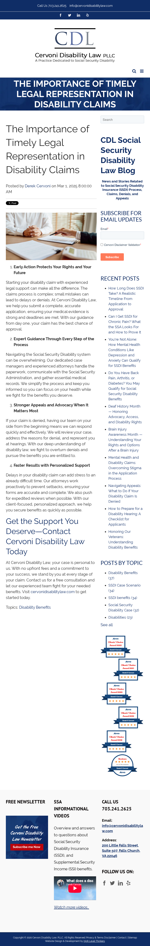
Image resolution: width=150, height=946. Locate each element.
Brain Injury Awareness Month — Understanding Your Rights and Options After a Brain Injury (125, 439)
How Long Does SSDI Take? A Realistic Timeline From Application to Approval (126, 298)
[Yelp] (128, 883)
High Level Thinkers (94, 941)
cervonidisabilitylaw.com (53, 591)
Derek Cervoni (38, 186)
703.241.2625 (57, 6)
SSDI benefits (122, 598)
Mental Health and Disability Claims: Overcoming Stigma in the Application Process (124, 467)
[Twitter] (112, 883)
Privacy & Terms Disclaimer (101, 937)
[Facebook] (104, 883)
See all (107, 624)
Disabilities (120, 617)
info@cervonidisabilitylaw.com (91, 6)
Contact (122, 937)
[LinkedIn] (120, 883)
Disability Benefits (35, 607)
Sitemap (132, 937)
